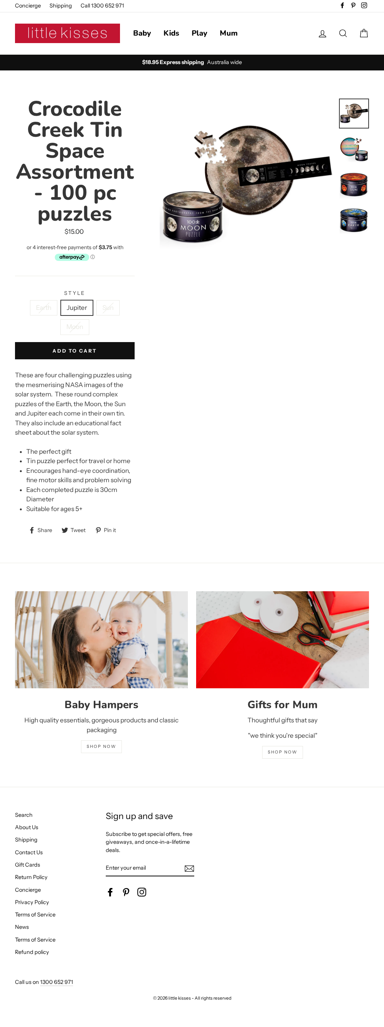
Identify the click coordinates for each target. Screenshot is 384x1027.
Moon (74, 326)
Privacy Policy (32, 902)
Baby (142, 33)
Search (24, 815)
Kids (171, 33)
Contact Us (29, 852)
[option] (246, 185)
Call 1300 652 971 (102, 5)
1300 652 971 (56, 982)
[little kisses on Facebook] (110, 892)
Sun (108, 307)
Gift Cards (27, 864)
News (22, 927)
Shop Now (283, 752)
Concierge (28, 5)
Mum (229, 33)
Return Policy (31, 877)
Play (199, 33)
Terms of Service (35, 914)
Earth (43, 307)
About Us (26, 827)
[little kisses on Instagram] (141, 892)
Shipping (61, 5)
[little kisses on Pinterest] (126, 892)
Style (75, 293)
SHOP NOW (102, 746)
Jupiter (77, 307)
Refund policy (32, 952)
